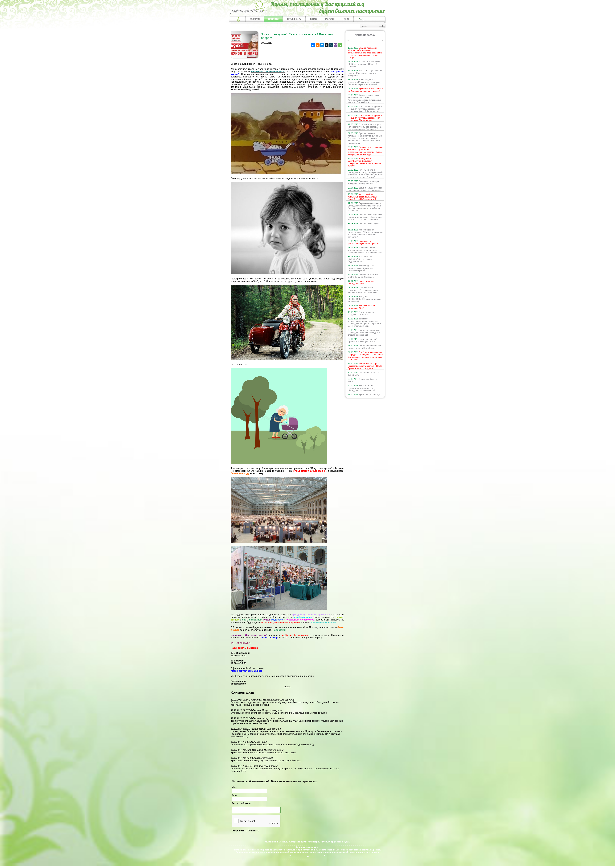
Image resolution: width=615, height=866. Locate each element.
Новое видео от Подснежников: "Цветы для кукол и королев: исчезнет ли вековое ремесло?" (365, 233)
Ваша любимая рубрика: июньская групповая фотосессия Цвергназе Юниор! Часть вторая (365, 109)
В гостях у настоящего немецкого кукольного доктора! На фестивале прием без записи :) (364, 126)
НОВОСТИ (273, 19)
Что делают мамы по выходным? (363, 373)
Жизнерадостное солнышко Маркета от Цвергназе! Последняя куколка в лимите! (364, 82)
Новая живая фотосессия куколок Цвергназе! (363, 242)
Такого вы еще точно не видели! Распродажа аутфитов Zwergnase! (365, 73)
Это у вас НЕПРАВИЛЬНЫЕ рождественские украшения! (365, 299)
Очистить (253, 830)
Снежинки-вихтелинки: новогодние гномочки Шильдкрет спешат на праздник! (364, 332)
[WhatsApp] (340, 45)
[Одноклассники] (318, 45)
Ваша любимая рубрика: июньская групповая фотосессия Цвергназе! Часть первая (365, 117)
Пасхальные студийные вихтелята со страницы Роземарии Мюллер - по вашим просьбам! (365, 217)
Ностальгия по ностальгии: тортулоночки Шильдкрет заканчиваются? (361, 388)
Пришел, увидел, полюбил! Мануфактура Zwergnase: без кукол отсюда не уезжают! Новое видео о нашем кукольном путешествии (365, 138)
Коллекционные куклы (276, 842)
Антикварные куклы (318, 842)
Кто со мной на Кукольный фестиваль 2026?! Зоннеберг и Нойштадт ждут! (362, 196)
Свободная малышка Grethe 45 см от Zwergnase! (363, 275)
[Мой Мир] (322, 45)
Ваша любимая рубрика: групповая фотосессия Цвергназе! (365, 189)
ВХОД (346, 19)
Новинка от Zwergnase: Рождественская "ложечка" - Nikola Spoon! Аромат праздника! (365, 366)
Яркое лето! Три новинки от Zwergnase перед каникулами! (365, 89)
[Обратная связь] (360, 19)
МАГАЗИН (330, 19)
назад (287, 686)
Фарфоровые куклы (339, 842)
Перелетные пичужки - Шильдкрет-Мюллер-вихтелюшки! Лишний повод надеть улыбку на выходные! (364, 207)
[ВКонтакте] (313, 45)
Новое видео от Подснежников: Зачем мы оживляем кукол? (361, 268)
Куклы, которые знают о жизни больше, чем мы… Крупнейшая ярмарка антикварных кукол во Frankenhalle (365, 99)
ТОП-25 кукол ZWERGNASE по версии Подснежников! (360, 259)
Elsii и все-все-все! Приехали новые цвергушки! (362, 340)
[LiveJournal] (331, 45)
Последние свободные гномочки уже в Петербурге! (364, 346)
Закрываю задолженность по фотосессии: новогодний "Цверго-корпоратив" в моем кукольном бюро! (364, 322)
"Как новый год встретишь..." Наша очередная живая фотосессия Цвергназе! (363, 290)
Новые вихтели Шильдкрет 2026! (360, 282)
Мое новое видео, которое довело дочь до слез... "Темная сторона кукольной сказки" (365, 250)
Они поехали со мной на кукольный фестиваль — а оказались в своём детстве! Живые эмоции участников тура (365, 151)
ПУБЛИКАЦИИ (294, 19)
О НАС (313, 19)
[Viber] (335, 45)
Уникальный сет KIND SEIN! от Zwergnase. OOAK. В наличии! (364, 64)
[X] (326, 45)
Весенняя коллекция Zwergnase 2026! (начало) (363, 182)
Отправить (238, 830)
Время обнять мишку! (364, 394)
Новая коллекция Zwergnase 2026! (361, 306)
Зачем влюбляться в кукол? (363, 380)
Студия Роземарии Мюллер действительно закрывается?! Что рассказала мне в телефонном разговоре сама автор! (365, 53)
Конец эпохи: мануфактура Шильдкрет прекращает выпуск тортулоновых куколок (364, 162)
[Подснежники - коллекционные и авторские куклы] (248, 13)
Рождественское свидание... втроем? (361, 313)
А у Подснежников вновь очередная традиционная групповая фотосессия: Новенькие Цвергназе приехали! (365, 356)
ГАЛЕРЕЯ (255, 19)
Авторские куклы (298, 842)
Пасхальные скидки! (363, 223)
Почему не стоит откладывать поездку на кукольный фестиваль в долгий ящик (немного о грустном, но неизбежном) (365, 173)
